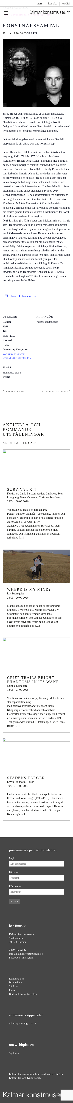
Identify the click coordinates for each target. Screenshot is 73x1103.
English (66, 3)
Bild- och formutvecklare (23, 993)
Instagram (27, 957)
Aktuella (10, 442)
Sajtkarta (14, 1053)
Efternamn (15, 886)
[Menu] (6, 13)
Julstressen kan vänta (55, 391)
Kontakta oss (16, 978)
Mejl (11, 858)
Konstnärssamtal (14, 354)
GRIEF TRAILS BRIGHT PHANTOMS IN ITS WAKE (33, 680)
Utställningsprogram (17, 358)
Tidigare (29, 442)
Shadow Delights (14, 391)
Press (39, 3)
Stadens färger (26, 778)
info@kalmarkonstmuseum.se (26, 953)
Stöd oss (13, 986)
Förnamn (14, 872)
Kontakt (52, 3)
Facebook (14, 957)
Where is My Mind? (29, 589)
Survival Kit (22, 489)
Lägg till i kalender (21, 296)
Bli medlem (15, 982)
